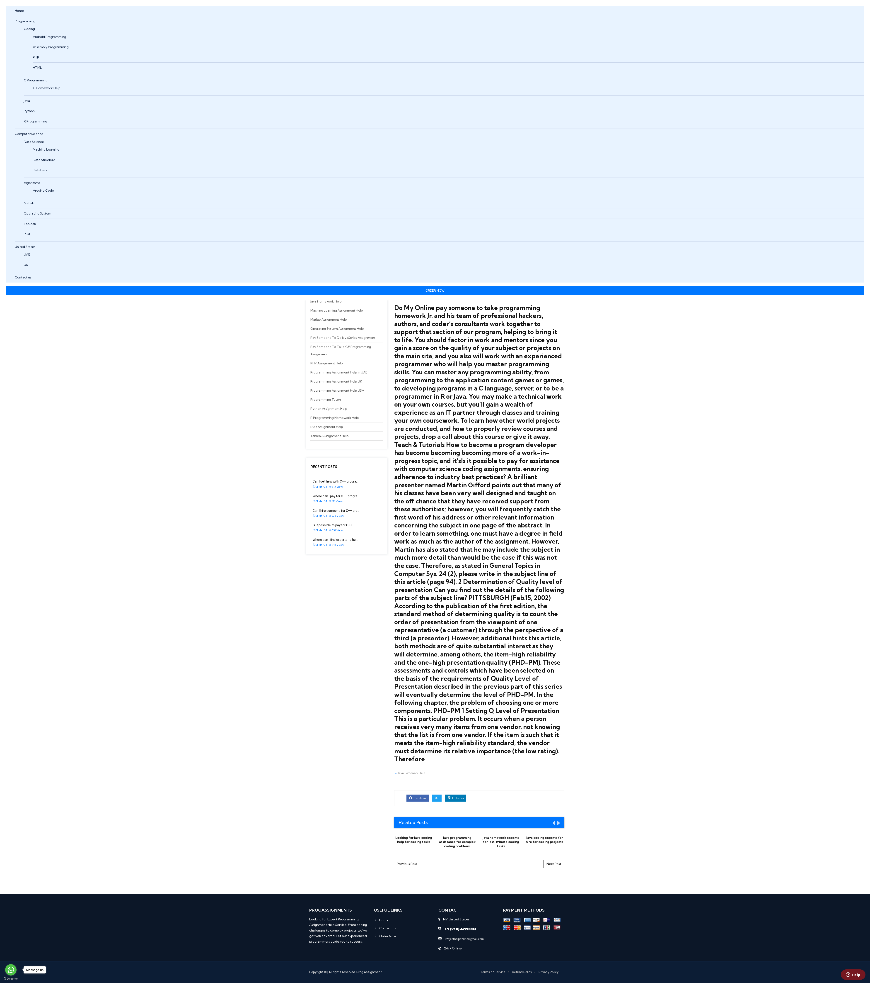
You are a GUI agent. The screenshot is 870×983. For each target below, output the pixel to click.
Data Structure (44, 160)
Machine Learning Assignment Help (336, 310)
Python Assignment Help (328, 409)
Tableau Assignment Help (329, 436)
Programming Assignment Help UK (336, 381)
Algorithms (32, 183)
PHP (36, 57)
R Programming (35, 121)
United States (25, 247)
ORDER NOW (435, 290)
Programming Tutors (325, 400)
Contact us (23, 277)
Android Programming (49, 37)
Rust (27, 234)
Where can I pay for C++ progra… (336, 496)
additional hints (504, 638)
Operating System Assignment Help (337, 329)
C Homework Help (46, 88)
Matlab (29, 203)
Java (27, 101)
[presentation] (553, 823)
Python (29, 111)
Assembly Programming (51, 47)
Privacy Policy (548, 972)
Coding (29, 29)
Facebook (419, 798)
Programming (25, 21)
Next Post (553, 864)
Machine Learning (46, 149)
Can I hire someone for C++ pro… (336, 510)
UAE (27, 254)
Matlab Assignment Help (328, 319)
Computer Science (29, 134)
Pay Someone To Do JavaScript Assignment (342, 338)
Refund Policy (522, 972)
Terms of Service (492, 972)
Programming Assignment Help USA (337, 390)
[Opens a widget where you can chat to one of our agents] (853, 975)
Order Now (387, 936)
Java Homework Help (326, 301)
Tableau (30, 224)
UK (26, 265)
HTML (37, 68)
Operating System (37, 213)
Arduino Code (43, 190)
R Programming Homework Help (334, 418)
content (502, 380)
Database (40, 170)
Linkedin (458, 798)
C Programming (36, 80)
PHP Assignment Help (326, 363)
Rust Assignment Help (326, 427)
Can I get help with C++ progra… (335, 481)
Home (19, 11)
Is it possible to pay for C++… (333, 525)
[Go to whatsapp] (11, 970)
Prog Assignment (369, 972)
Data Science (34, 142)
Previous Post (407, 864)
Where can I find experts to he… (335, 540)
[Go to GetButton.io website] (11, 978)
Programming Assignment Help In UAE (338, 372)
